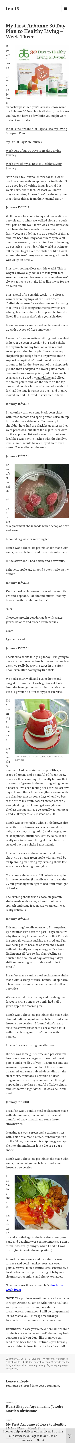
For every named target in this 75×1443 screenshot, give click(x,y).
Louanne (35, 1358)
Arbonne (50, 1358)
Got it (40, 1440)
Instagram (29, 1320)
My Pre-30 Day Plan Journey (24, 142)
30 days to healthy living (37, 1362)
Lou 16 (12, 8)
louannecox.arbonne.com (22, 1311)
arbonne (29, 1365)
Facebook (12, 1320)
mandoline (43, 377)
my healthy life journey (45, 1365)
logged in (29, 1385)
